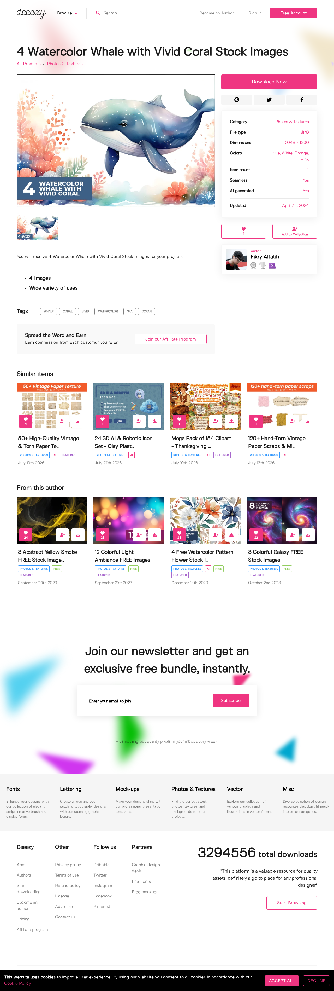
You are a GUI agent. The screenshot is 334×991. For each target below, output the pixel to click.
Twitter (100, 875)
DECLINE (316, 980)
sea (130, 311)
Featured (68, 455)
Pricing (23, 919)
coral (68, 311)
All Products (29, 64)
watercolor (108, 311)
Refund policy (67, 886)
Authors (24, 875)
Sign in (255, 13)
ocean (147, 311)
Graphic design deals (146, 868)
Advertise (64, 907)
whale (49, 311)
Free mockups (145, 892)
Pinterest (101, 907)
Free (56, 569)
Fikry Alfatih (264, 257)
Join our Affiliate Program (170, 339)
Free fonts (141, 882)
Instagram (102, 886)
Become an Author (217, 13)
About (22, 865)
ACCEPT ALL (282, 980)
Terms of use (67, 875)
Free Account (293, 13)
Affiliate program (32, 930)
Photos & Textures (65, 64)
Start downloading (29, 889)
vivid (85, 311)
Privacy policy (68, 865)
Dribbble (101, 865)
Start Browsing (292, 903)
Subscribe (231, 700)
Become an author (27, 906)
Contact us (65, 917)
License (62, 896)
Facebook (102, 896)
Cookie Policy (17, 984)
